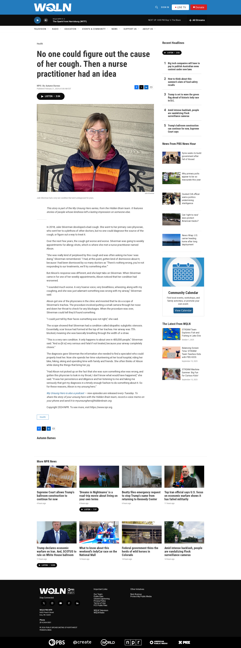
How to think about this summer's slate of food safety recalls (183, 81)
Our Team (98, 594)
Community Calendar (183, 293)
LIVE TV (181, 7)
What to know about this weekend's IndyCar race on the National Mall (98, 551)
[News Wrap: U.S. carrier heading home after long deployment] (171, 240)
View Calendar (183, 310)
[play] (37, 20)
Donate (200, 7)
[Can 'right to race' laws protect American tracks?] (171, 219)
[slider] (50, 20)
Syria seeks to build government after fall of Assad (191, 156)
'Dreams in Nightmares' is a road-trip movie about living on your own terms (98, 495)
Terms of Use (100, 603)
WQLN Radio (99, 613)
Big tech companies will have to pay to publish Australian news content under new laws (184, 66)
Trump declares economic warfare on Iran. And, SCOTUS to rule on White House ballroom (56, 551)
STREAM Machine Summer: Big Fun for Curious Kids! (190, 372)
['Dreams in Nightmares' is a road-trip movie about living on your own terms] (99, 477)
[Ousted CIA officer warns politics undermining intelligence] (171, 199)
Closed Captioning (102, 599)
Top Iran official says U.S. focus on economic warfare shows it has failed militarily (183, 495)
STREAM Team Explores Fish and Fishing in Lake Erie (191, 332)
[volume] (46, 20)
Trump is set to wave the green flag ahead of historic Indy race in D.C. (183, 97)
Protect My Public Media (141, 596)
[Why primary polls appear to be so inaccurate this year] (171, 178)
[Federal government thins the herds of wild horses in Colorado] (142, 532)
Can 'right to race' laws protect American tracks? (190, 218)
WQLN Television (101, 610)
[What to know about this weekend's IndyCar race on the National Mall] (99, 532)
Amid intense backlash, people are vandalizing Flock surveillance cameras (183, 113)
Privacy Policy (100, 601)
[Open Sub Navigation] (48, 29)
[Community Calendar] (183, 272)
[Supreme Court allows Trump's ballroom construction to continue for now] (57, 477)
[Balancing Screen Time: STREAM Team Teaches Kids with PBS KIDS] (171, 352)
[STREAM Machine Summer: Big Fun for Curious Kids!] (171, 374)
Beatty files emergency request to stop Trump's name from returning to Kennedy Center (141, 495)
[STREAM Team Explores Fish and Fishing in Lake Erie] (171, 334)
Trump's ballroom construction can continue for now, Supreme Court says (183, 128)
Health (40, 43)
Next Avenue (136, 594)
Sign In (165, 7)
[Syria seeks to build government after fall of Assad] (171, 158)
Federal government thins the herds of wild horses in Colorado (140, 551)
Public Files (98, 596)
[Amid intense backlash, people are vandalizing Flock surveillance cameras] (184, 532)
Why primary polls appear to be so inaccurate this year (191, 176)
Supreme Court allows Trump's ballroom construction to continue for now (55, 495)
